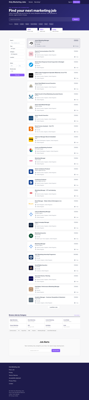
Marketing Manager (41, 330)
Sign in (70, 2)
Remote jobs (13, 69)
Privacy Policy (12, 381)
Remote (31, 2)
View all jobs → (77, 315)
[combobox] (17, 60)
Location (12, 57)
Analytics (34, 330)
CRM (29, 330)
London (22, 24)
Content (41, 24)
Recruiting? (37, 2)
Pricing (11, 372)
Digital (27, 24)
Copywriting (23, 330)
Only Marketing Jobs (17, 2)
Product (51, 24)
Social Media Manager (51, 330)
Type (11, 46)
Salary (11, 63)
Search (76, 19)
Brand (46, 24)
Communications (13, 330)
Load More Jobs (54, 307)
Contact (11, 383)
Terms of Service (13, 375)
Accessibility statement (15, 378)
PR (18, 330)
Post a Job (76, 2)
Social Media (34, 24)
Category (12, 51)
